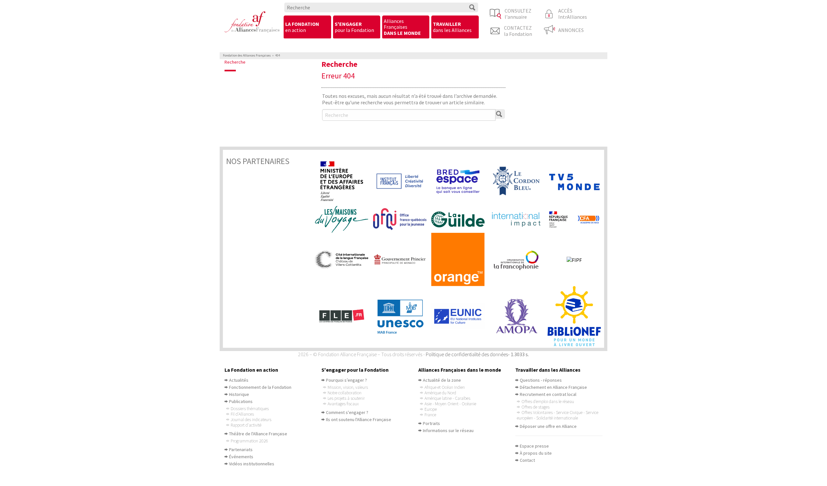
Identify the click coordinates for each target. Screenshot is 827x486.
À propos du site (536, 453)
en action (302, 27)
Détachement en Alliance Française (553, 387)
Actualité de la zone (442, 380)
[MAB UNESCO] (402, 316)
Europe (430, 409)
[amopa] (518, 316)
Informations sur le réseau (448, 430)
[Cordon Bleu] (518, 181)
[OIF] (518, 259)
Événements (241, 457)
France (430, 415)
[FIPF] (577, 259)
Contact (527, 460)
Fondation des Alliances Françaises (247, 55)
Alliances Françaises (402, 27)
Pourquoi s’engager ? (346, 380)
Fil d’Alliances (242, 414)
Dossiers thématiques (250, 408)
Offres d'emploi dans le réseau (547, 401)
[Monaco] (402, 259)
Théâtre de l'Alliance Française (258, 434)
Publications (241, 401)
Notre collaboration (344, 393)
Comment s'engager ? (347, 412)
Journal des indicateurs (251, 419)
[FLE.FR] (344, 316)
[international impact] (518, 219)
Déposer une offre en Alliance (548, 426)
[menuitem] (307, 27)
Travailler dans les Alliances (548, 370)
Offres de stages (535, 407)
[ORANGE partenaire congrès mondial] (460, 259)
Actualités (238, 380)
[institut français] (402, 181)
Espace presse (534, 446)
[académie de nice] (577, 219)
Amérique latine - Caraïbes (447, 398)
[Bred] (460, 181)
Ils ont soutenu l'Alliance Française (358, 419)
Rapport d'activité (246, 425)
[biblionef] (577, 316)
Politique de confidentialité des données (467, 354)
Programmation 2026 (249, 441)
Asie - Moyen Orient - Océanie (450, 404)
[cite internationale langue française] (344, 259)
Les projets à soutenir (346, 398)
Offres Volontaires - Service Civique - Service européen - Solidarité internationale (557, 415)
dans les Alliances (452, 27)
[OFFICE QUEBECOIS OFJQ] (402, 219)
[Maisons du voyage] (344, 219)
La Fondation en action (251, 370)
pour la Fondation (354, 27)
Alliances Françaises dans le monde (459, 370)
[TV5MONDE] (577, 181)
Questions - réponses (541, 380)
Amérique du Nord (440, 393)
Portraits (431, 423)
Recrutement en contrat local (548, 394)
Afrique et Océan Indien (444, 387)
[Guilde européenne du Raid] (460, 219)
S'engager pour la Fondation (355, 370)
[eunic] (460, 316)
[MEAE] (344, 181)
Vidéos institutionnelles (251, 464)
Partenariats (241, 449)
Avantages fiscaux (343, 404)
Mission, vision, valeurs (348, 387)
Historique (239, 394)
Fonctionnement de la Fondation (260, 387)
